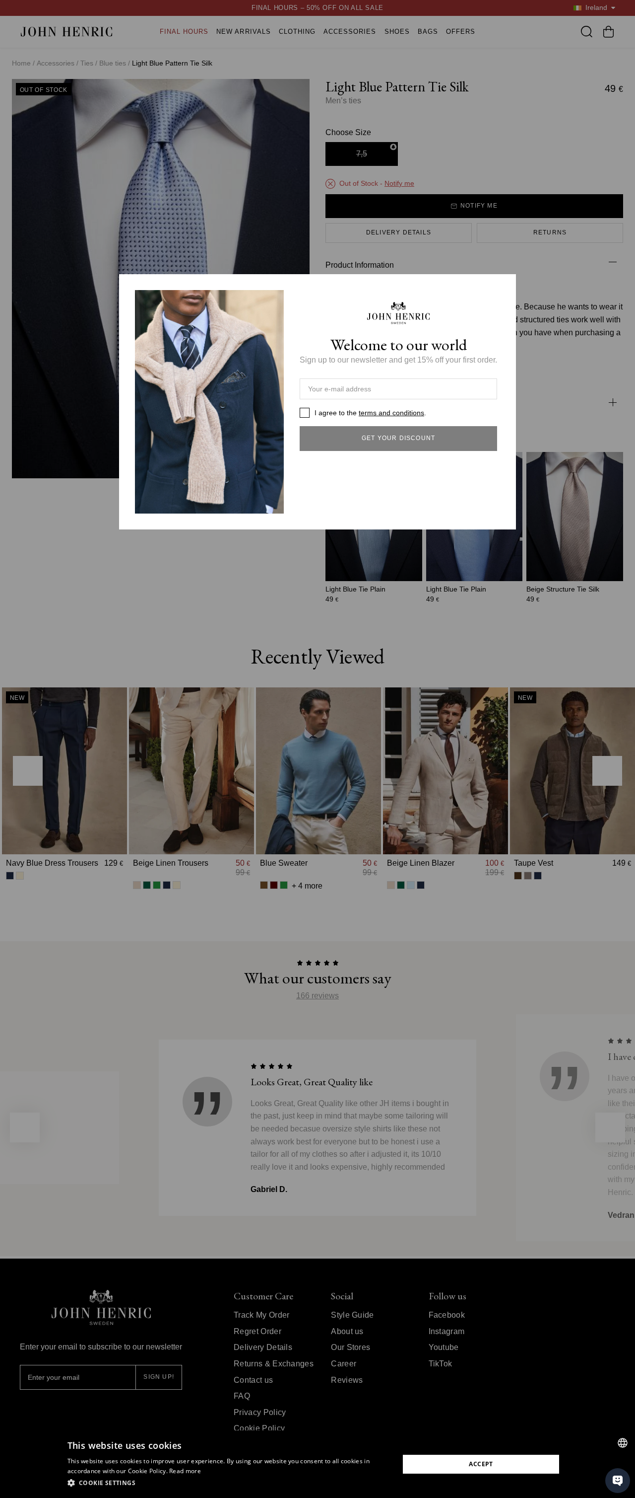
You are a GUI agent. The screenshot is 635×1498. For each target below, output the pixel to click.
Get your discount (398, 438)
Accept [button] (481, 1464)
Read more (185, 1471)
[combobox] (623, 1443)
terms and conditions (391, 413)
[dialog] (317, 1464)
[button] (228, 1483)
